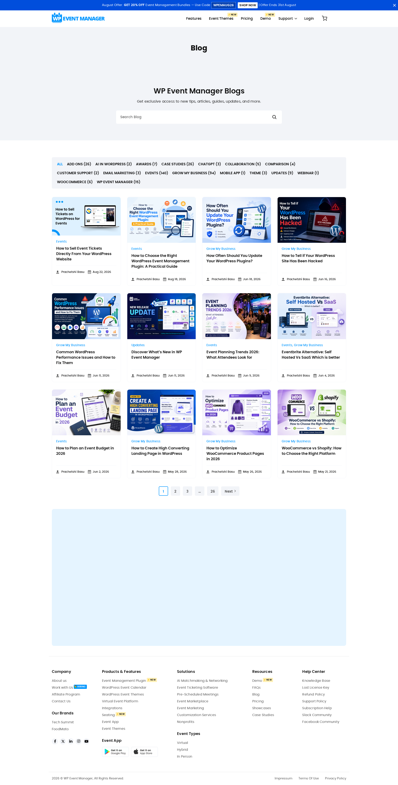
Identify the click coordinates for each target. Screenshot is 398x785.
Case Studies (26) (177, 164)
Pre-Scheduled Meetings (197, 694)
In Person (184, 756)
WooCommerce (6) (75, 182)
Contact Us (61, 701)
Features (193, 18)
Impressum (283, 778)
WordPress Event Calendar (124, 687)
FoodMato (60, 729)
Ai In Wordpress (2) (113, 164)
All (60, 164)
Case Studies (263, 715)
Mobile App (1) (232, 173)
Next (229, 491)
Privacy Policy (335, 778)
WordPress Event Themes (123, 694)
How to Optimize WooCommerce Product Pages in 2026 (235, 453)
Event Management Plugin (124, 680)
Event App (110, 722)
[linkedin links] (71, 741)
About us (59, 680)
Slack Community (317, 715)
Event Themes (221, 18)
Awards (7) (146, 164)
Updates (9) (282, 173)
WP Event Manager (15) (118, 182)
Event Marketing (190, 708)
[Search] (274, 117)
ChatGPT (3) (209, 164)
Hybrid (182, 749)
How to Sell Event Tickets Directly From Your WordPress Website (84, 254)
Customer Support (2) (78, 173)
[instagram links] (78, 741)
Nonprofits (185, 722)
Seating (108, 715)
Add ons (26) (79, 164)
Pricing (247, 18)
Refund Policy (313, 694)
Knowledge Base (316, 680)
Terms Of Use (308, 778)
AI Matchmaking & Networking (202, 680)
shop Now (247, 5)
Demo (265, 18)
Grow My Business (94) (194, 173)
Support (285, 18)
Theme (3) (258, 173)
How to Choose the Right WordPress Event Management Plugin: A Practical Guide (160, 261)
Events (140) (156, 173)
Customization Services (196, 715)
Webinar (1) (308, 173)
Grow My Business (221, 248)
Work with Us (62, 687)
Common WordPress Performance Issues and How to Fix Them (85, 357)
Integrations (112, 708)
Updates (138, 345)
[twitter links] (63, 741)
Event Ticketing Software (197, 687)
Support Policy (314, 701)
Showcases (261, 708)
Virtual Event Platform (120, 701)
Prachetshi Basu (72, 272)
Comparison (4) (280, 164)
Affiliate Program (66, 694)
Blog (256, 694)
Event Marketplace (192, 701)
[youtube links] (86, 741)
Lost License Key (315, 687)
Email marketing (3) (122, 173)
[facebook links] (55, 741)
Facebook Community (320, 722)
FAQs (256, 687)
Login (309, 18)
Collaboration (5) (243, 164)
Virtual (182, 743)
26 (213, 491)
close (394, 5)
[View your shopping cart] (324, 18)
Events (61, 241)
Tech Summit (63, 722)
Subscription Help (317, 708)
